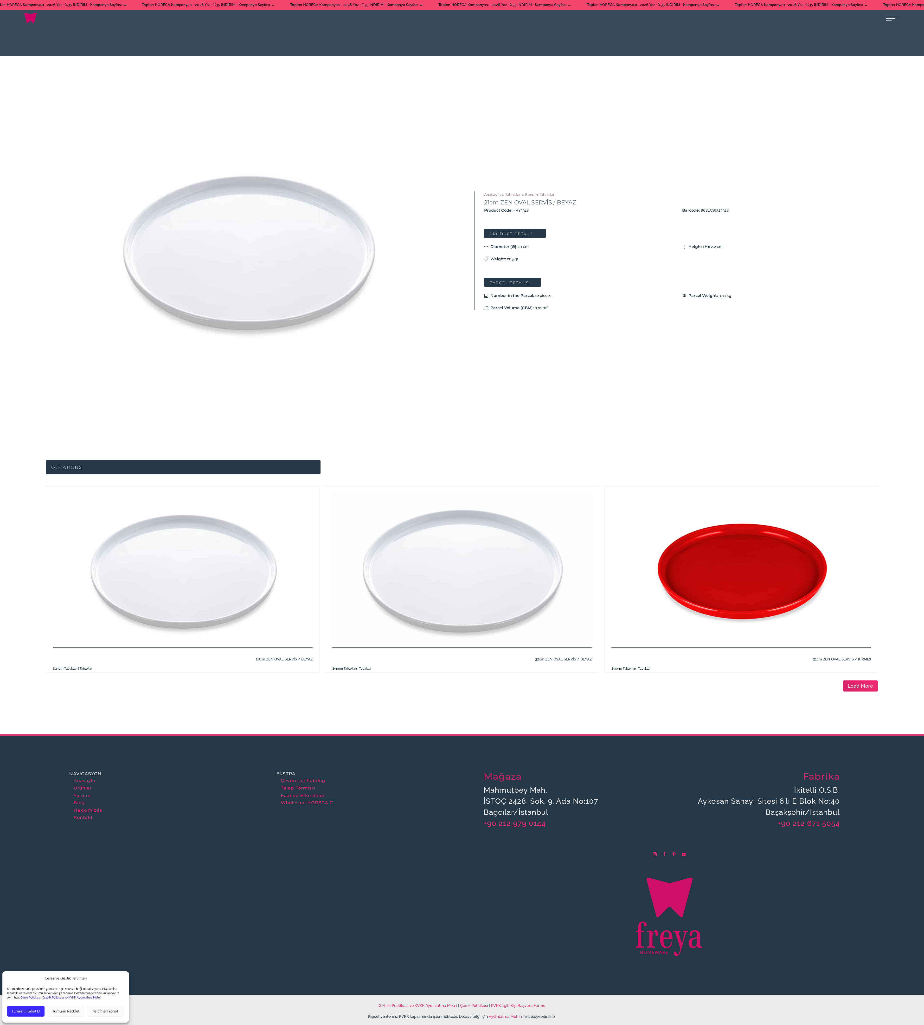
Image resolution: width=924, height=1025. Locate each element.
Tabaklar (513, 194)
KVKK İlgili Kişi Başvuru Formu (518, 1005)
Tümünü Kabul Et (26, 1011)
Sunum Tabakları (540, 194)
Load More (860, 686)
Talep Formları (298, 788)
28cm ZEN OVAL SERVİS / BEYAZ (284, 659)
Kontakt (83, 817)
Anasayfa (492, 194)
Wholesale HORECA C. (307, 802)
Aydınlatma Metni (504, 1016)
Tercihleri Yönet (105, 1011)
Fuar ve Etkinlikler (303, 795)
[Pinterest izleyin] (674, 854)
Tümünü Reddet (65, 1011)
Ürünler (83, 788)
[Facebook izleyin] (664, 854)
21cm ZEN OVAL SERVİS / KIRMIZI (842, 659)
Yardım (82, 795)
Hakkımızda (88, 810)
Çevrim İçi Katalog (303, 780)
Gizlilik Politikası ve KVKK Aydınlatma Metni (72, 997)
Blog (79, 802)
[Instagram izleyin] (655, 854)
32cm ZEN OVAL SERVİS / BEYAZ (563, 659)
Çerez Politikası (30, 997)
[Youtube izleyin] (683, 854)
